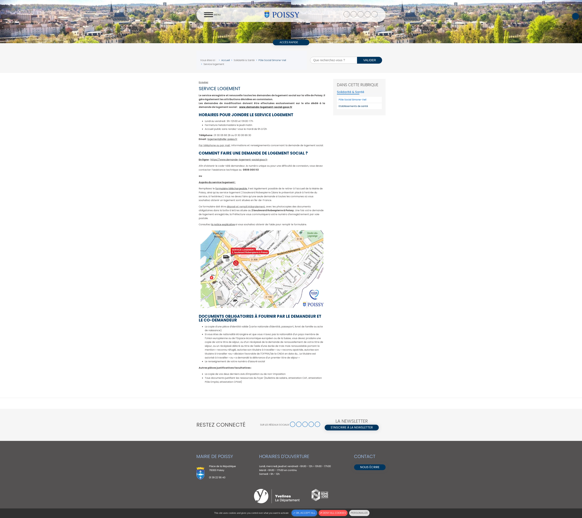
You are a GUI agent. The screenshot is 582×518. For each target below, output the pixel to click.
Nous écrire (370, 467)
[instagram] (361, 14)
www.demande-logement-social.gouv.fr (265, 107)
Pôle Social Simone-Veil (352, 99)
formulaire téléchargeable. (231, 188)
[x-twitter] (354, 14)
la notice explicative (223, 224)
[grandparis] (320, 500)
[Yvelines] (276, 502)
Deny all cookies (334, 513)
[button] (575, 16)
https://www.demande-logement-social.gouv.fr (239, 159)
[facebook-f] (347, 14)
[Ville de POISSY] (281, 15)
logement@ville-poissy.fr (222, 139)
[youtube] (368, 14)
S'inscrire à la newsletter (352, 427)
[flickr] (374, 14)
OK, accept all (305, 513)
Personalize (359, 513)
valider (369, 60)
